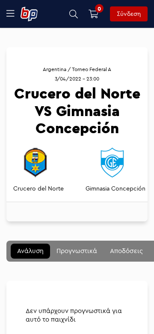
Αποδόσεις (126, 251)
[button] (73, 14)
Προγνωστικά (76, 251)
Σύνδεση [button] (129, 14)
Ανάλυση (30, 251)
